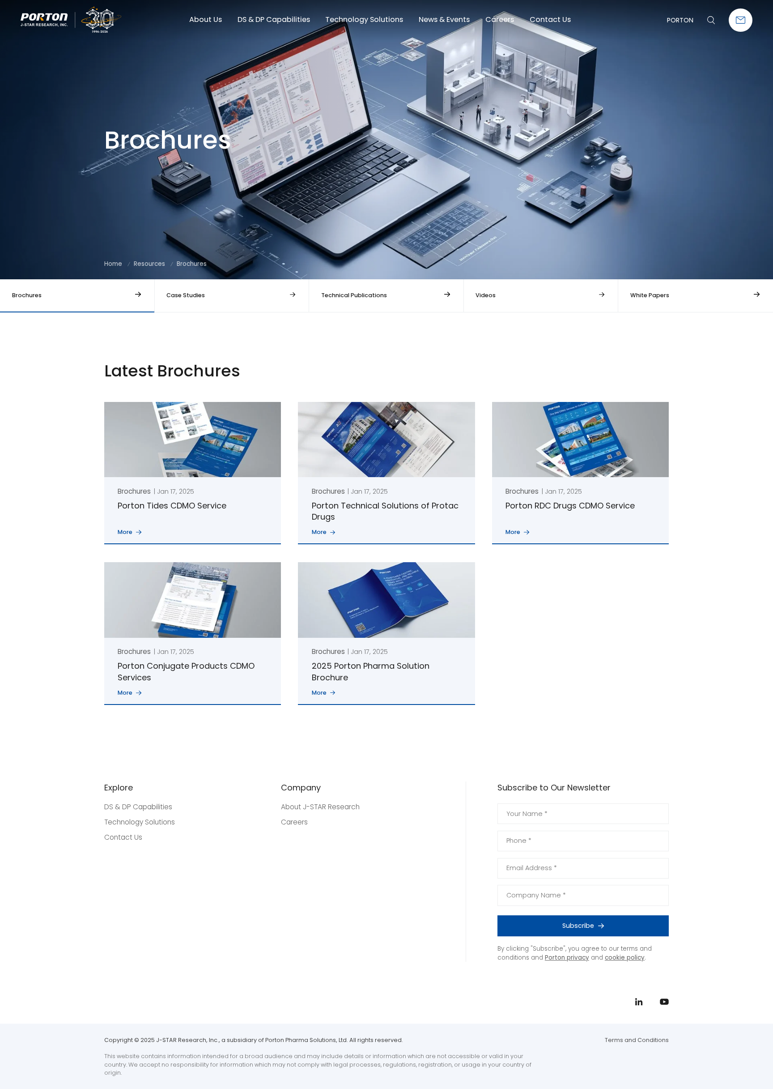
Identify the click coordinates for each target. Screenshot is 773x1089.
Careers (499, 19)
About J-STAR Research (320, 806)
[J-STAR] (71, 20)
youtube (739, 565)
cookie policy (625, 957)
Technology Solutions (364, 19)
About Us (205, 19)
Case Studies (185, 295)
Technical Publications (354, 295)
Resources (149, 264)
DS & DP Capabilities (274, 19)
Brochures (27, 295)
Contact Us (550, 19)
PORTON (680, 20)
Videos (486, 295)
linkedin (739, 545)
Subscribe (578, 925)
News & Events (444, 19)
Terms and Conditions (637, 1040)
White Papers (649, 295)
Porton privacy (567, 957)
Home (113, 264)
